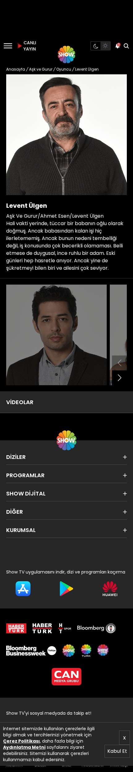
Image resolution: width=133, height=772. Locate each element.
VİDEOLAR (19, 402)
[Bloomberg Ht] (96, 628)
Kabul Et (117, 751)
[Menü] (8, 46)
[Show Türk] (86, 650)
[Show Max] (103, 650)
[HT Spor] (64, 628)
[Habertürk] (16, 628)
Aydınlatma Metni (24, 747)
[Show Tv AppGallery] (110, 588)
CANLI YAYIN (29, 46)
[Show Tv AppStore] (23, 588)
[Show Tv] (66, 54)
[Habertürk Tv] (42, 628)
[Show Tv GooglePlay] (67, 588)
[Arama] (126, 46)
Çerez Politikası (21, 741)
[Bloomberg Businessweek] (31, 650)
